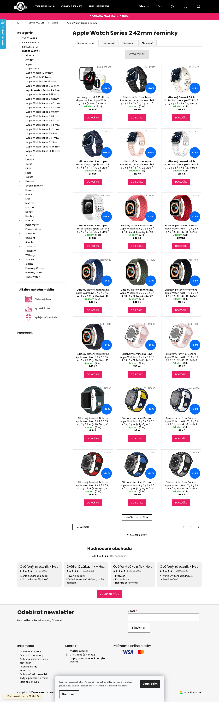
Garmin (29, 181)
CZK (158, 6)
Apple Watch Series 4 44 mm (43, 107)
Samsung (30, 233)
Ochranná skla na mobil (33, 674)
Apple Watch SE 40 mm (39, 72)
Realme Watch (33, 229)
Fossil (28, 172)
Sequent (30, 238)
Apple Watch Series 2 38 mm (42, 86)
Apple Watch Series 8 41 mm (42, 138)
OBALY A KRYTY (30, 42)
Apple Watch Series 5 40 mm (42, 111)
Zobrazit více (109, 594)
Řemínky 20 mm (34, 272)
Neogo (29, 211)
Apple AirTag (33, 68)
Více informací (124, 686)
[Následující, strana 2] (191, 527)
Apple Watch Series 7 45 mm (42, 133)
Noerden (30, 220)
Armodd (30, 155)
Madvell (29, 203)
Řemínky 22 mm (34, 268)
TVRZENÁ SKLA (29, 38)
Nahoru (84, 527)
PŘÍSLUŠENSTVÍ (30, 46)
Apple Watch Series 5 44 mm (42, 116)
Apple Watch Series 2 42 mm (43, 90)
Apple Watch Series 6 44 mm (43, 125)
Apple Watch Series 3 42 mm (42, 98)
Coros (28, 164)
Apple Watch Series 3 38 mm (42, 94)
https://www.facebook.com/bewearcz (87, 660)
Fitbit (28, 168)
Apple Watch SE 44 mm (39, 77)
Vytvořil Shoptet (193, 692)
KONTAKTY (26, 663)
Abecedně (147, 43)
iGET (27, 198)
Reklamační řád (28, 666)
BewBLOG (25, 670)
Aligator (29, 55)
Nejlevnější (109, 43)
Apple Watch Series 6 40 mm (42, 120)
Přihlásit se (139, 627)
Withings (30, 255)
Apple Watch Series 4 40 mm (43, 103)
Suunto (29, 242)
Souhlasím (150, 684)
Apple (28, 64)
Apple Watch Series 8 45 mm (42, 142)
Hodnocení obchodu (109, 548)
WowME (29, 259)
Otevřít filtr (137, 54)
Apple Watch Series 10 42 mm (43, 151)
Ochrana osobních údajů (34, 659)
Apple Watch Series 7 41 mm (42, 129)
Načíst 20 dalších (137, 517)
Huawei (29, 190)
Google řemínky (34, 185)
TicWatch (30, 246)
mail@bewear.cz (79, 651)
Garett (29, 177)
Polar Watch (32, 224)
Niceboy (30, 216)
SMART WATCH (31, 51)
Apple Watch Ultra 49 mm (41, 81)
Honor (28, 194)
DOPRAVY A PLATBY (30, 651)
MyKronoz (30, 207)
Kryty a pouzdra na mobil (34, 678)
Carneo (29, 159)
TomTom (30, 250)
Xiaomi (29, 263)
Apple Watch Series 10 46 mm (43, 146)
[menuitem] (45, 6)
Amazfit (29, 59)
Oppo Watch (32, 277)
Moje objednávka (29, 682)
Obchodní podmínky (31, 655)
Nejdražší (128, 43)
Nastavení (69, 694)
